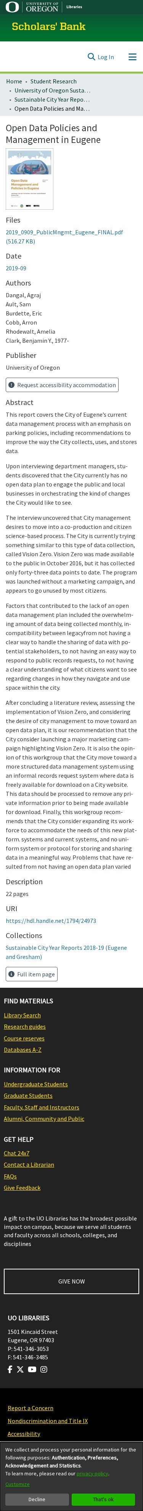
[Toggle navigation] (132, 56)
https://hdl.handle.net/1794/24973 (51, 920)
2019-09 (16, 268)
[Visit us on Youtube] (32, 1369)
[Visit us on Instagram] (43, 1369)
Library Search (22, 1015)
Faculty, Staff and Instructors (41, 1107)
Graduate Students (28, 1095)
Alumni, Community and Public (44, 1118)
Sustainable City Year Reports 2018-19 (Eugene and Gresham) (52, 99)
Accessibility (24, 1433)
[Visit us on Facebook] (10, 1369)
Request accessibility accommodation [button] (66, 385)
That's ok (103, 1499)
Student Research (54, 81)
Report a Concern (30, 1408)
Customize (17, 1484)
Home (14, 81)
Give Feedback (22, 1187)
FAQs (10, 1176)
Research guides (25, 1026)
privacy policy (92, 1473)
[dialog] (71, 1476)
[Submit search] (91, 56)
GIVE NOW (71, 1281)
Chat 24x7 (16, 1153)
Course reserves (24, 1038)
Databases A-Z (23, 1049)
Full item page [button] (35, 974)
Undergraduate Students (36, 1084)
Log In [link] (106, 57)
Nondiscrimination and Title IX (48, 1421)
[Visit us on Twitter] (20, 1369)
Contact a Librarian (29, 1164)
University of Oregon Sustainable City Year (52, 90)
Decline (37, 1499)
